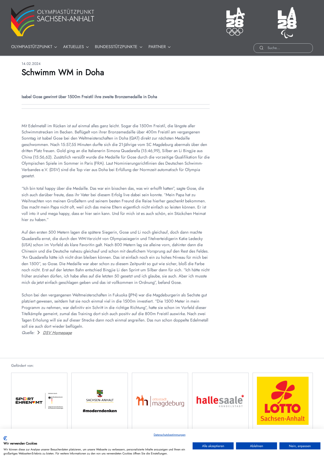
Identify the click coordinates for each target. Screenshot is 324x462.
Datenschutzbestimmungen (169, 435)
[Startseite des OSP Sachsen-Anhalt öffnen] (58, 20)
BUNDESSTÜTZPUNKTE (116, 47)
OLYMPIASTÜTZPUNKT (31, 47)
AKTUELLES (73, 47)
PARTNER (157, 47)
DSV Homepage (57, 333)
